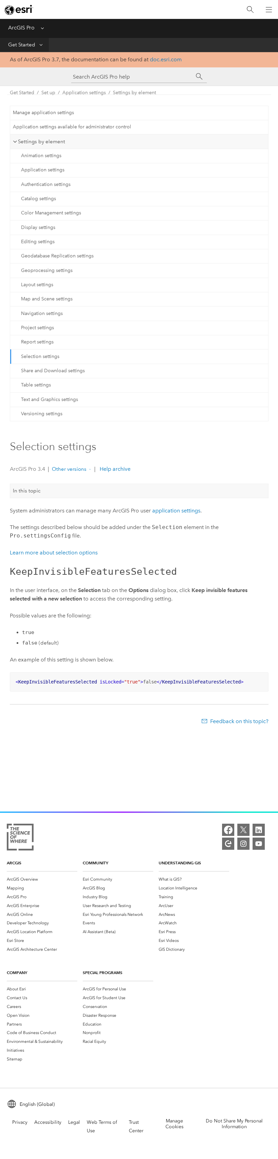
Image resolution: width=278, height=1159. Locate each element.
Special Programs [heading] (102, 972)
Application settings (84, 93)
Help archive (114, 469)
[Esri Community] (228, 844)
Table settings (36, 385)
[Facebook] (228, 830)
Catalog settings (38, 199)
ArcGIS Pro (21, 27)
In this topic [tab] (27, 491)
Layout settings (37, 285)
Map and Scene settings (47, 299)
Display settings (38, 227)
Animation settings (41, 156)
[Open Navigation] (268, 9)
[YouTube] (259, 844)
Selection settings (40, 356)
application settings (176, 510)
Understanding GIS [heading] (180, 862)
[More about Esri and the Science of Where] (20, 838)
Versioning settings (41, 414)
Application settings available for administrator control (72, 127)
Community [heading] (95, 862)
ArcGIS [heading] (14, 862)
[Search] (250, 9)
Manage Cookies (174, 1124)
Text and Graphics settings (49, 399)
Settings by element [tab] (41, 142)
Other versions (69, 469)
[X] (243, 830)
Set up (48, 93)
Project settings (37, 328)
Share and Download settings (53, 371)
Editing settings (38, 242)
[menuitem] (42, 879)
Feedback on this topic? (239, 721)
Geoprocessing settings (47, 270)
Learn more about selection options (54, 552)
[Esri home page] (19, 9)
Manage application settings (43, 112)
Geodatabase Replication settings (57, 256)
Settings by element (134, 93)
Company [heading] (17, 972)
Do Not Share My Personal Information (234, 1124)
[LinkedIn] (259, 830)
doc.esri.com (166, 59)
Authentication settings (46, 184)
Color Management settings (51, 213)
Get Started (21, 45)
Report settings (37, 342)
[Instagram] (243, 844)
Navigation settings (42, 313)
